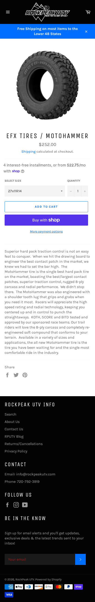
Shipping (28, 151)
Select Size (13, 180)
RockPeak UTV (24, 579)
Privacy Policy (16, 451)
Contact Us (14, 429)
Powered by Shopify (48, 579)
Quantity (73, 180)
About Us (12, 421)
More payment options (46, 231)
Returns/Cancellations (24, 444)
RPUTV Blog (14, 436)
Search (10, 414)
